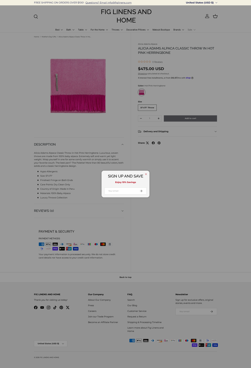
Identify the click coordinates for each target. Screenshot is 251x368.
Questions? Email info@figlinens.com (108, 2)
